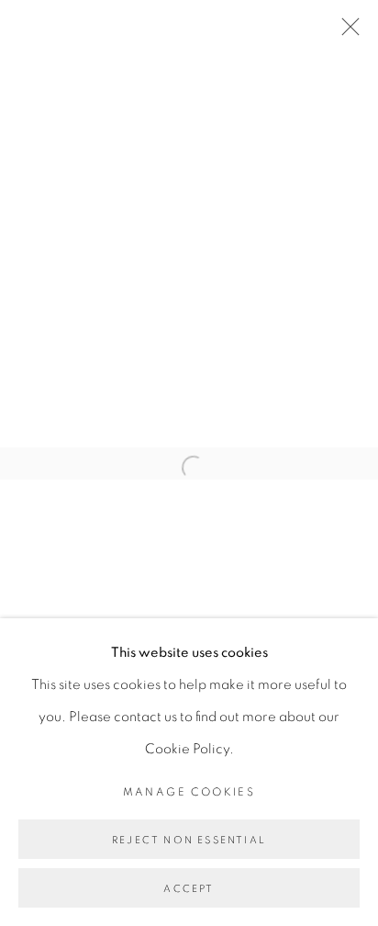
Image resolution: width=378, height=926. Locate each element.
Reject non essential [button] (189, 840)
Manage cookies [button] (189, 791)
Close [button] (346, 32)
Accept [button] (188, 889)
